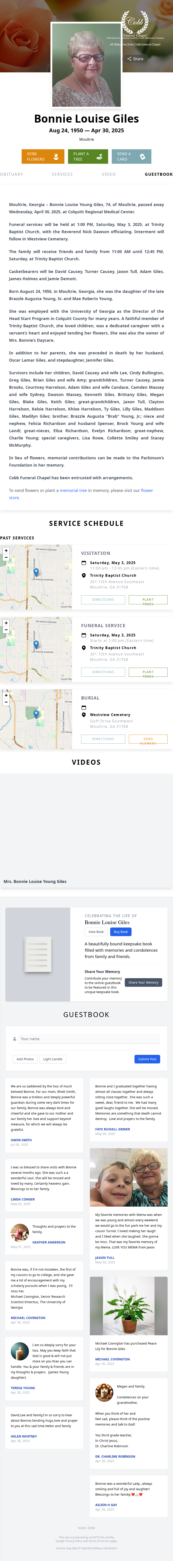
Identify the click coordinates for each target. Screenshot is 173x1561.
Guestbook (159, 174)
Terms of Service (98, 1541)
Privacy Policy (73, 1541)
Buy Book (121, 932)
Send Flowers (148, 740)
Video (109, 174)
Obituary (11, 174)
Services (62, 174)
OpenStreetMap (91, 1548)
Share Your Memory (143, 982)
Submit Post (147, 1059)
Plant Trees (148, 600)
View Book (96, 932)
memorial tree (73, 490)
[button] (36, 572)
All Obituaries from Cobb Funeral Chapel (135, 44)
